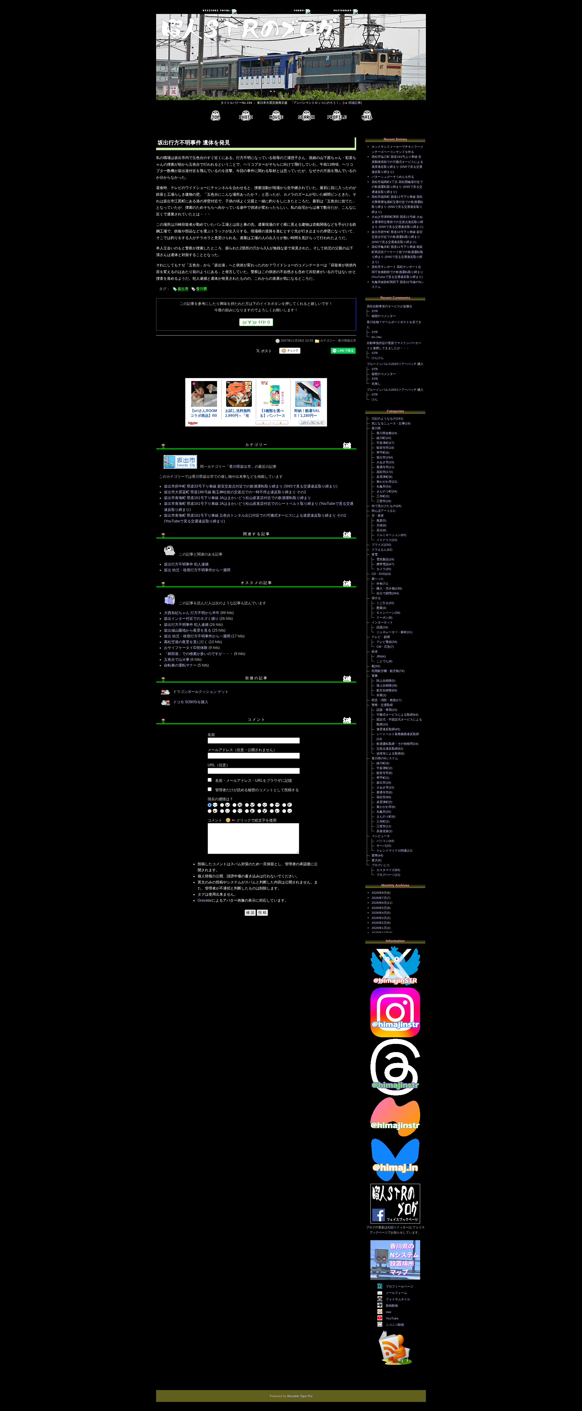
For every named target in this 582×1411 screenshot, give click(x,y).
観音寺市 (382, 447)
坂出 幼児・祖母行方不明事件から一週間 (197, 570)
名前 (211, 735)
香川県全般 (384, 433)
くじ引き (382, 603)
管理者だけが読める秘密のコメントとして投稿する (257, 790)
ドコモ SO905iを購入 (190, 702)
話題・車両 (384, 709)
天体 (379, 525)
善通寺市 (382, 467)
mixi (388, 1312)
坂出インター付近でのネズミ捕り (191, 618)
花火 (379, 530)
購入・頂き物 (385, 588)
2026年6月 (379, 902)
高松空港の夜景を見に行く (186, 642)
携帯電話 (382, 564)
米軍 (379, 695)
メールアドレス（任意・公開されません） (242, 750)
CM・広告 (383, 646)
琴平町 (381, 452)
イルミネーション (388, 535)
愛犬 (375, 860)
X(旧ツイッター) (398, 1227)
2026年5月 (379, 908)
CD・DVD (378, 574)
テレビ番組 (384, 641)
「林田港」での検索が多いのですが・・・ (198, 654)
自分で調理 (384, 593)
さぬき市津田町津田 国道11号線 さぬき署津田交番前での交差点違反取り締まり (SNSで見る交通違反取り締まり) (397, 221)
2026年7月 (379, 898)
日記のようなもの (384, 418)
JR (378, 656)
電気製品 (382, 559)
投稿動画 (392, 1305)
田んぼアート (381, 510)
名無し (376, 383)
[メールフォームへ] (367, 116)
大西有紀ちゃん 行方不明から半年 (191, 613)
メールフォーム (396, 1293)
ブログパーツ (385, 874)
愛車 (375, 855)
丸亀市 (381, 486)
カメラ (381, 569)
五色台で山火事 (176, 659)
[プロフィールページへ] (337, 116)
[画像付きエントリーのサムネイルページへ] (246, 116)
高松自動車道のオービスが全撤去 (389, 306)
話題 (379, 627)
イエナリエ (384, 540)
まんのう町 (384, 491)
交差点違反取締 (387, 748)
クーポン (382, 617)
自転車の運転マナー (180, 665)
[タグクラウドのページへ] (306, 116)
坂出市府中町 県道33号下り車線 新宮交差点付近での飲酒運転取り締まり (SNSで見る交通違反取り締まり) (250, 486)
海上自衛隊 (384, 685)
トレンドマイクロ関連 (391, 850)
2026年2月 (379, 922)
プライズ (378, 544)
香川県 (201, 289)
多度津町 (382, 476)
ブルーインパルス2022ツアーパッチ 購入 (395, 364)
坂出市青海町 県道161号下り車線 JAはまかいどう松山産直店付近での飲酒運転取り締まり (237, 498)
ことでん (382, 661)
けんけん (378, 358)
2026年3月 (379, 918)
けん (375, 399)
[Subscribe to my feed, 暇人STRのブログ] (395, 1366)
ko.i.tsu (377, 337)
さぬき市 (382, 462)
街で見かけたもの (384, 506)
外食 (379, 583)
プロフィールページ (399, 1286)
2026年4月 (379, 912)
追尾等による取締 (388, 753)
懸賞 (379, 607)
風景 (379, 520)
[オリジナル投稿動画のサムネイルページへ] (276, 116)
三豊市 (381, 501)
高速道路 (382, 831)
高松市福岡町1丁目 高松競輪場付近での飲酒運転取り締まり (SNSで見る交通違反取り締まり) (397, 187)
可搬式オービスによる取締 (394, 714)
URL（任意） (219, 765)
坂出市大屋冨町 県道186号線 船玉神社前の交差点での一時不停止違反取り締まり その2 (235, 492)
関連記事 (355, 102)
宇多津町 (382, 442)
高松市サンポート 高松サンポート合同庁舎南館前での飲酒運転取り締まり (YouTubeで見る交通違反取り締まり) (397, 271)
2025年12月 (380, 932)
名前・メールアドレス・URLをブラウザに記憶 (253, 780)
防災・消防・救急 (384, 700)
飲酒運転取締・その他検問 (394, 743)
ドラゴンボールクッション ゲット (201, 692)
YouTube (392, 1318)
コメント (215, 820)
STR (375, 311)
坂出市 (183, 289)
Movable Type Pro (300, 1396)
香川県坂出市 (347, 340)
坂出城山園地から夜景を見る (187, 630)
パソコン (382, 840)
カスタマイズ (385, 870)
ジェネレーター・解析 (391, 632)
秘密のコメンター (384, 316)
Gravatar (205, 900)
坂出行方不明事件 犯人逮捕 (186, 564)
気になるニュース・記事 (388, 423)
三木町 (381, 496)
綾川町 (381, 438)
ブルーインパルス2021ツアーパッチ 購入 (395, 389)
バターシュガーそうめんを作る (393, 176)
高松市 (381, 472)
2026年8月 (379, 892)
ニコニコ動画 (395, 1324)
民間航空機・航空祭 (385, 671)
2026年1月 (379, 928)
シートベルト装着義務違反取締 (397, 734)
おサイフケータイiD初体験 (186, 648)
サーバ (381, 845)
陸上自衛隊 (384, 680)
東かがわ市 (384, 481)
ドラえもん (379, 549)
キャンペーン (385, 612)
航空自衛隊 (384, 690)
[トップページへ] (215, 116)
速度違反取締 (385, 729)
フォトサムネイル (398, 1299)
